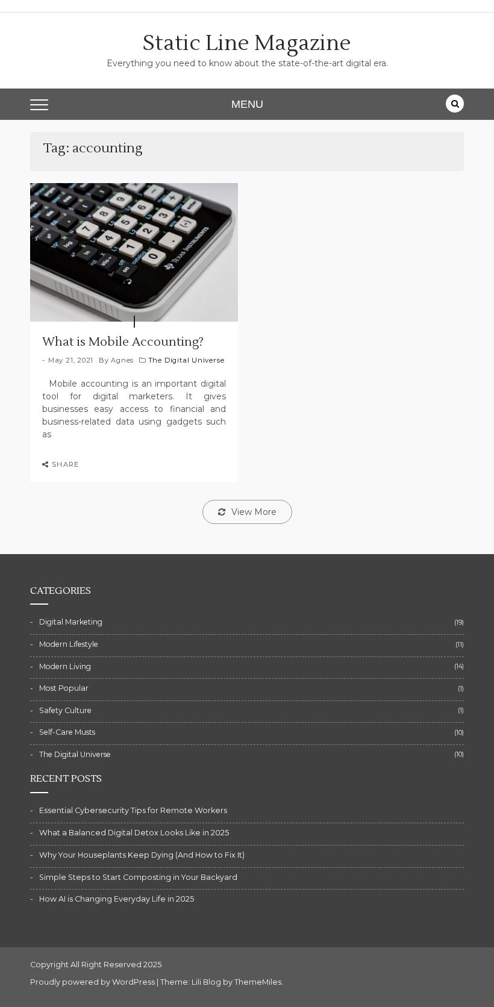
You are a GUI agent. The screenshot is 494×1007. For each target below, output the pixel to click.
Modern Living (65, 666)
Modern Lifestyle (68, 644)
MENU (247, 104)
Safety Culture (65, 710)
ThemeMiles (257, 982)
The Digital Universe (186, 360)
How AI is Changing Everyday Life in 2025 (116, 898)
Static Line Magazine (247, 43)
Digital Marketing (70, 621)
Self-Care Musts (67, 732)
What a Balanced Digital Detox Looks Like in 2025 (134, 832)
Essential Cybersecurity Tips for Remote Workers (133, 810)
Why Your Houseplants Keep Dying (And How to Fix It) (142, 854)
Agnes (122, 360)
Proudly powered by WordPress (93, 982)
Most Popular (64, 688)
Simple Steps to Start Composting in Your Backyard (138, 877)
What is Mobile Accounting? (123, 342)
